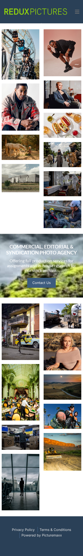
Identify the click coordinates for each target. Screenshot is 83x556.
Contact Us (41, 283)
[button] (77, 11)
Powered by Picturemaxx (41, 535)
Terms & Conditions (55, 530)
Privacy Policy (23, 530)
